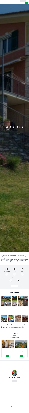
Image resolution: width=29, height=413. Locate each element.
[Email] (24, 1)
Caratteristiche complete (14, 285)
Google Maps (10, 406)
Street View (13, 406)
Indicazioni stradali (18, 406)
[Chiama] (21, 1)
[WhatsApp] (22, 1)
